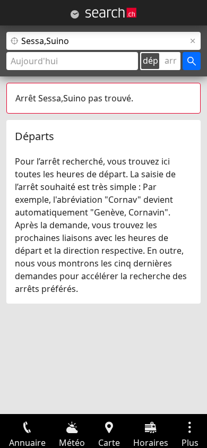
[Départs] (75, 14)
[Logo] (110, 12)
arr (171, 60)
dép (150, 60)
